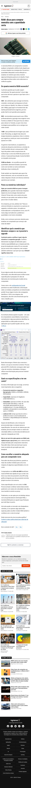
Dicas (22, 748)
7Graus (19, 777)
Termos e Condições (22, 759)
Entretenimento (22, 742)
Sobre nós (8, 763)
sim (17, 527)
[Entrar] (28, 6)
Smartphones (8, 739)
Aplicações (8, 742)
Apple (8, 745)
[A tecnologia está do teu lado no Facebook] (8, 726)
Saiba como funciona (5, 13)
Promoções (22, 751)
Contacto (23, 765)
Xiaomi (8, 748)
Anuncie (23, 768)
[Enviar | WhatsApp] (26, 29)
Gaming (23, 754)
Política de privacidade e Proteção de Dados (8, 759)
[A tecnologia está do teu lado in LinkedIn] (23, 726)
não (21, 527)
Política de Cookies (22, 762)
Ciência (22, 739)
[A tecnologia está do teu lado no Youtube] (15, 726)
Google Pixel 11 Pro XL (16, 9)
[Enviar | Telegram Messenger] (29, 29)
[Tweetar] (24, 29)
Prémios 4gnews (23, 771)
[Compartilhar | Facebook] (21, 29)
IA (8, 751)
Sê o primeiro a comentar (16, 545)
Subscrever (26, 565)
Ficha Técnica (8, 770)
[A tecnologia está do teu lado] (9, 6)
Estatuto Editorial (8, 766)
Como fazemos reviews (8, 773)
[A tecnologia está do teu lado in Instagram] (12, 726)
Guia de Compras (8, 754)
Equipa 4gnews (4, 29)
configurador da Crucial (18, 285)
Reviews (23, 745)
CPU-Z (4, 326)
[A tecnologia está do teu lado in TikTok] (19, 726)
